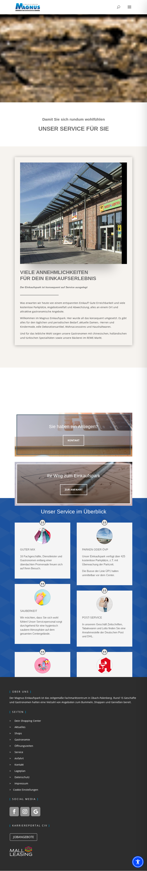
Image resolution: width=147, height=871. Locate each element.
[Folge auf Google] (35, 811)
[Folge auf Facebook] (14, 811)
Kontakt (73, 440)
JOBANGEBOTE (23, 837)
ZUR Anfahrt (73, 489)
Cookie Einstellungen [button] (25, 789)
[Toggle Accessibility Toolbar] (137, 861)
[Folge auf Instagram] (25, 811)
